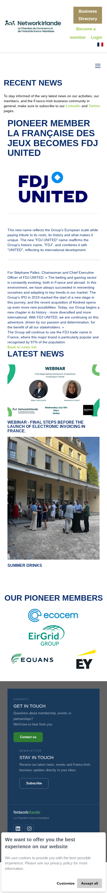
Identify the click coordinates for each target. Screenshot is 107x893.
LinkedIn (74, 106)
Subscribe (34, 783)
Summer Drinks (24, 565)
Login (96, 37)
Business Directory (88, 15)
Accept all (89, 883)
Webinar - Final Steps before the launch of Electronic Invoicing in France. (46, 426)
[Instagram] (29, 828)
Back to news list (22, 347)
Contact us (28, 737)
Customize (66, 883)
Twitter (94, 106)
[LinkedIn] (17, 828)
